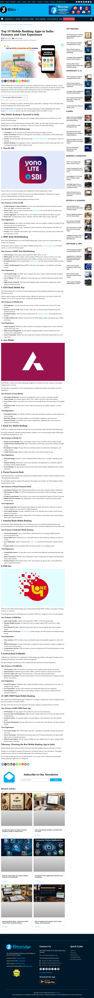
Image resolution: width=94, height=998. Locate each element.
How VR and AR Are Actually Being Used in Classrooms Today (74, 229)
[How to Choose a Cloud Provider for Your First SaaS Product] (88, 274)
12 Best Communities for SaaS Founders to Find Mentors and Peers (75, 170)
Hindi (29, 1)
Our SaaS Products (52, 19)
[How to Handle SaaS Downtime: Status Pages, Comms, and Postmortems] (88, 98)
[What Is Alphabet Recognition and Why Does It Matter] (88, 215)
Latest (17, 40)
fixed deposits (34, 261)
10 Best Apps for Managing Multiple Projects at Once (74, 282)
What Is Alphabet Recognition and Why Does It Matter (75, 215)
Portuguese (12, 1)
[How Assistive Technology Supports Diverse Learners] (88, 222)
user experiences (10, 111)
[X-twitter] (79, 2)
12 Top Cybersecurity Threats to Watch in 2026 (75, 106)
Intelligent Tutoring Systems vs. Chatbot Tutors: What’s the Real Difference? (75, 237)
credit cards (33, 541)
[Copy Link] (19, 81)
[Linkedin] (84, 2)
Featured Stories (11, 40)
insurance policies (43, 314)
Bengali (33, 1)
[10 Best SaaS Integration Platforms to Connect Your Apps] (88, 266)
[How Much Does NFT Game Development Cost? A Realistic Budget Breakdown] (88, 132)
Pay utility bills (25, 631)
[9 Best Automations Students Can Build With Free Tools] (88, 43)
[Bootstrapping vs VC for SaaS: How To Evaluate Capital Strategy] (88, 177)
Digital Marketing (40, 19)
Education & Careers (28, 19)
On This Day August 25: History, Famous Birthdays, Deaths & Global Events (14, 830)
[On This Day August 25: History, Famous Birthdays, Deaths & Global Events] (88, 35)
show (24, 97)
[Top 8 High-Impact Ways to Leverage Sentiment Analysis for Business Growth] (88, 185)
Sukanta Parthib (20, 958)
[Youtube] (91, 2)
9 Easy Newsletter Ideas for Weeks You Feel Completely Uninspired (74, 193)
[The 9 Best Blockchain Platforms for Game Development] (88, 148)
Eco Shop (46, 1)
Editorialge (57, 992)
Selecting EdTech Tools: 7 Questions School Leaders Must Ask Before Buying (15, 922)
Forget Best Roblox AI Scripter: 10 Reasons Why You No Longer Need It (75, 141)
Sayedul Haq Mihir (20, 963)
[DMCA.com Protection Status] (16, 976)
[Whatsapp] (17, 81)
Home (2, 24)
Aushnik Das (21, 961)
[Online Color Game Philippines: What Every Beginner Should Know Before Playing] (88, 118)
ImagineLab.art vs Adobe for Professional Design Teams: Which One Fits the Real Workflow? (74, 258)
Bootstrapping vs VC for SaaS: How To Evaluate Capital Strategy (74, 177)
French (7, 1)
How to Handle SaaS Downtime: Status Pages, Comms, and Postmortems (48, 922)
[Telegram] (28, 81)
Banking (5, 40)
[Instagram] (86, 2)
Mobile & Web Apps (27, 24)
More (60, 19)
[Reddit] (8, 81)
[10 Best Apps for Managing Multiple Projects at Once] (88, 282)
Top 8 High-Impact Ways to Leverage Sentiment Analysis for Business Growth (74, 185)
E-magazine (39, 1)
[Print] (25, 81)
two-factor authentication (40, 138)
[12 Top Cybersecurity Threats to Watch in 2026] (88, 106)
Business (18, 19)
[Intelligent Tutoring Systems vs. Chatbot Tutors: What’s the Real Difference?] (88, 236)
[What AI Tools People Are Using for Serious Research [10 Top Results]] (88, 50)
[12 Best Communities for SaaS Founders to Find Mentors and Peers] (88, 169)
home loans (36, 210)
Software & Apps (18, 24)
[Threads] (88, 2)
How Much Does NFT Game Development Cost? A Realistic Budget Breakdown (75, 133)
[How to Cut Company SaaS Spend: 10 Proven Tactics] (88, 162)
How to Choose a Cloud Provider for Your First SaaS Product (74, 275)
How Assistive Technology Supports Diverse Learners (73, 221)
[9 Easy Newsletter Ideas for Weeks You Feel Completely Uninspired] (88, 193)
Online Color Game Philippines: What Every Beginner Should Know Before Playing (75, 118)
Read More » (5, 835)
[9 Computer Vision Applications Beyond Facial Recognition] (88, 58)
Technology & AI (10, 19)
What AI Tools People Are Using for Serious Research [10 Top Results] (15, 876)
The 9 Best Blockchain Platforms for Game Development (72, 149)
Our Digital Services (60, 1)
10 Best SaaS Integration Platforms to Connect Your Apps (74, 267)
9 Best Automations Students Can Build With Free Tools (48, 830)
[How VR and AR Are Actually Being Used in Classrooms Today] (88, 228)
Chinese (24, 1)
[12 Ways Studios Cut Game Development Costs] (88, 126)
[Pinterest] (81, 2)
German (19, 1)
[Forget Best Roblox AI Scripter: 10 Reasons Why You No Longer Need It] (88, 140)
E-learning (52, 1)
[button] (91, 19)
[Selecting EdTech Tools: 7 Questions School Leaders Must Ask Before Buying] (88, 65)
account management (48, 245)
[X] (5, 81)
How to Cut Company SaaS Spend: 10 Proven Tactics (73, 162)
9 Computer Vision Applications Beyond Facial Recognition (49, 876)
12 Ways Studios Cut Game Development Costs (73, 126)
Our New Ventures (69, 19)
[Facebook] (76, 2)
